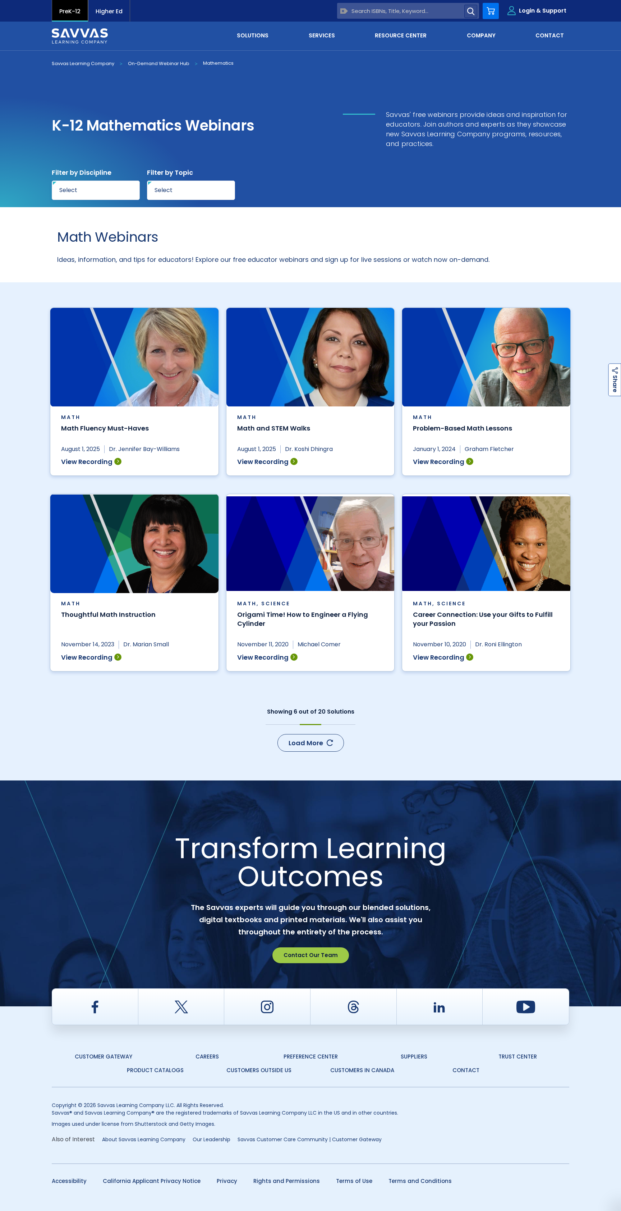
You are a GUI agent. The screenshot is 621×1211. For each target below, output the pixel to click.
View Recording (86, 461)
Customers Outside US (258, 1070)
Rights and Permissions (286, 1181)
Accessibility (69, 1181)
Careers (207, 1056)
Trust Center (517, 1056)
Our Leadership (211, 1139)
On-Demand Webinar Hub (158, 63)
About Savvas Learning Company (143, 1139)
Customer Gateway (103, 1056)
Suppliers (414, 1056)
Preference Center (311, 1056)
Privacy (227, 1181)
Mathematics (218, 63)
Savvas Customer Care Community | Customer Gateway (310, 1139)
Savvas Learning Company (83, 63)
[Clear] (344, 11)
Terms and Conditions (420, 1181)
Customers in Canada (362, 1070)
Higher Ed (109, 11)
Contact (465, 1070)
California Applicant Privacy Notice (152, 1181)
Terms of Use (354, 1181)
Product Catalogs (155, 1070)
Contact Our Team (311, 955)
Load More (306, 742)
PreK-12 (69, 11)
